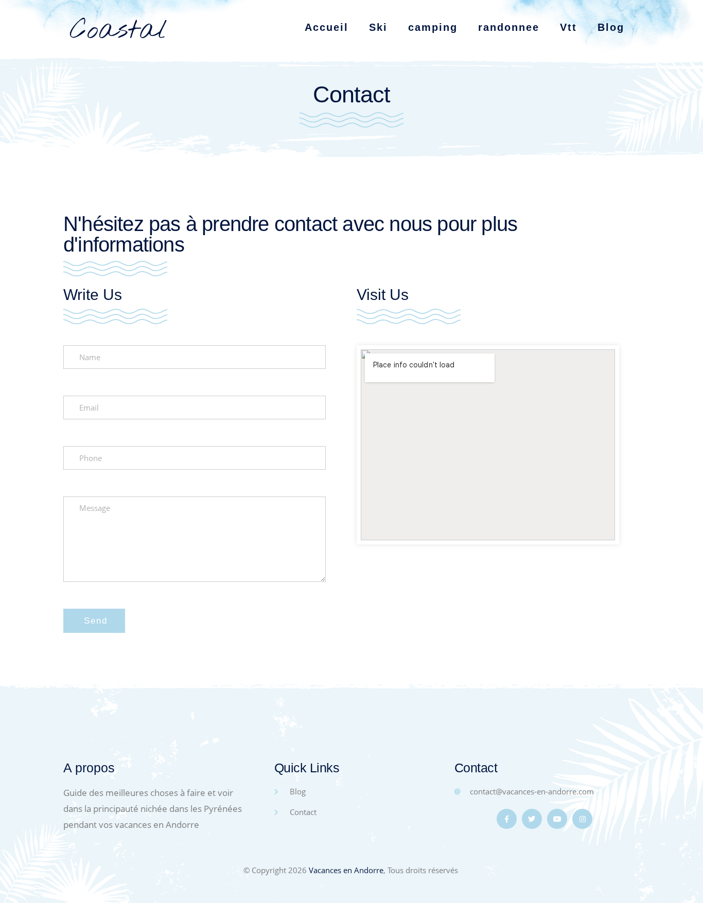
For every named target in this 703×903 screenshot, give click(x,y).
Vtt (568, 27)
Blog (610, 27)
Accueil (326, 27)
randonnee (508, 27)
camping (433, 27)
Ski (378, 27)
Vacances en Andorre (346, 870)
